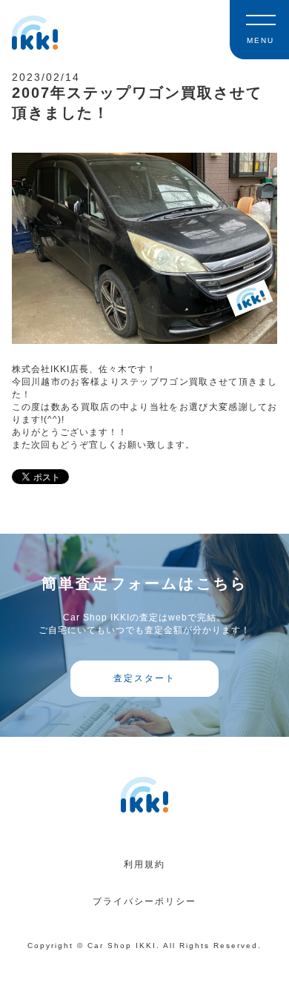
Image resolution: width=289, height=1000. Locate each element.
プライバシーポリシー (144, 901)
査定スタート (144, 678)
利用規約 (144, 864)
